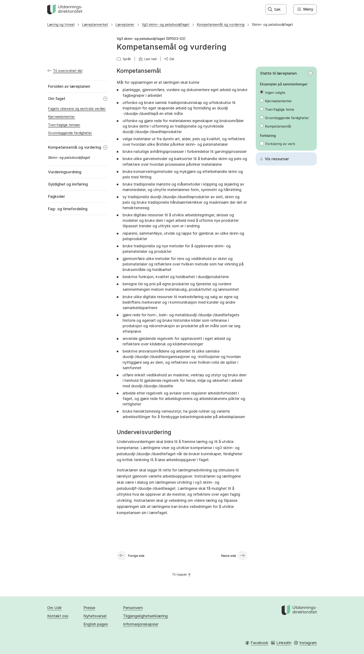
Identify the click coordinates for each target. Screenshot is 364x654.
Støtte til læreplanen (278, 73)
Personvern (133, 608)
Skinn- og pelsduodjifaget (272, 24)
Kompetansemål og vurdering (220, 24)
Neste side (228, 555)
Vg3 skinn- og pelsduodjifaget (165, 24)
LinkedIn (283, 643)
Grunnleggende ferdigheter (287, 118)
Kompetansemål (278, 126)
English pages (95, 624)
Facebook (259, 643)
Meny (308, 9)
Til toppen (179, 574)
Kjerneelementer (278, 101)
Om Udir (54, 608)
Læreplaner (124, 24)
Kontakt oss (57, 616)
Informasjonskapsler (140, 624)
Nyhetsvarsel (95, 616)
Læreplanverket (95, 24)
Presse (89, 608)
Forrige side (136, 555)
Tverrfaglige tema (279, 109)
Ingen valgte (275, 92)
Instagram (308, 643)
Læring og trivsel (61, 24)
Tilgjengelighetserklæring (145, 616)
